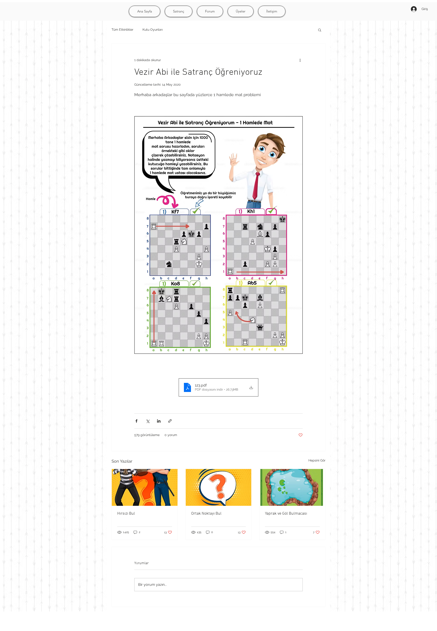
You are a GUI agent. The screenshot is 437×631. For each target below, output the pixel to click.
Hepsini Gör (316, 460)
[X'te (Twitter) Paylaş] (147, 421)
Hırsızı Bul (126, 513)
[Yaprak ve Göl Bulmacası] (292, 487)
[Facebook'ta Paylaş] (136, 421)
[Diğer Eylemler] (300, 60)
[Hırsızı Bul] (145, 487)
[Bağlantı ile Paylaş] (170, 421)
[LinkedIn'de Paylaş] (159, 421)
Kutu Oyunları (152, 29)
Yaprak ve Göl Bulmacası (286, 513)
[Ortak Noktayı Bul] (219, 487)
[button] (320, 30)
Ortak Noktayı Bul (206, 513)
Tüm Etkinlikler (122, 29)
